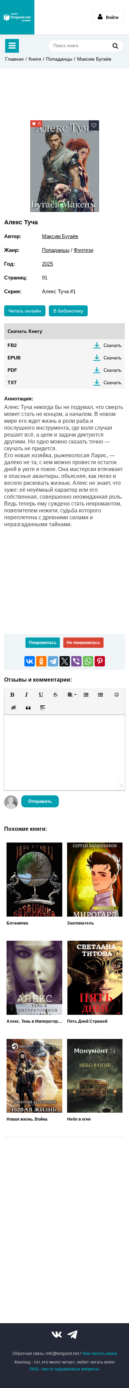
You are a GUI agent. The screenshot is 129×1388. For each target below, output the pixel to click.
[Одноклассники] (41, 661)
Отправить (40, 801)
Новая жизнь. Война (27, 1119)
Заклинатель (80, 923)
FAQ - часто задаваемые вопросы (64, 1369)
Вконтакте (57, 1334)
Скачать (112, 345)
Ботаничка (17, 923)
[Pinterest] (100, 661)
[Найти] (115, 46)
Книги (35, 59)
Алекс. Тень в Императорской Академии (34, 1021)
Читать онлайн (24, 311)
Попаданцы (59, 59)
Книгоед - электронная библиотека (17, 17)
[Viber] (76, 661)
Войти (112, 17)
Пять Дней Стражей (87, 1021)
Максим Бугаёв (94, 59)
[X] (65, 661)
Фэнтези (83, 250)
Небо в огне (79, 1119)
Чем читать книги (99, 1353)
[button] (12, 694)
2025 (47, 264)
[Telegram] (53, 661)
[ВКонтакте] (29, 661)
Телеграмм (72, 1334)
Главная (14, 59)
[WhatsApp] (88, 661)
